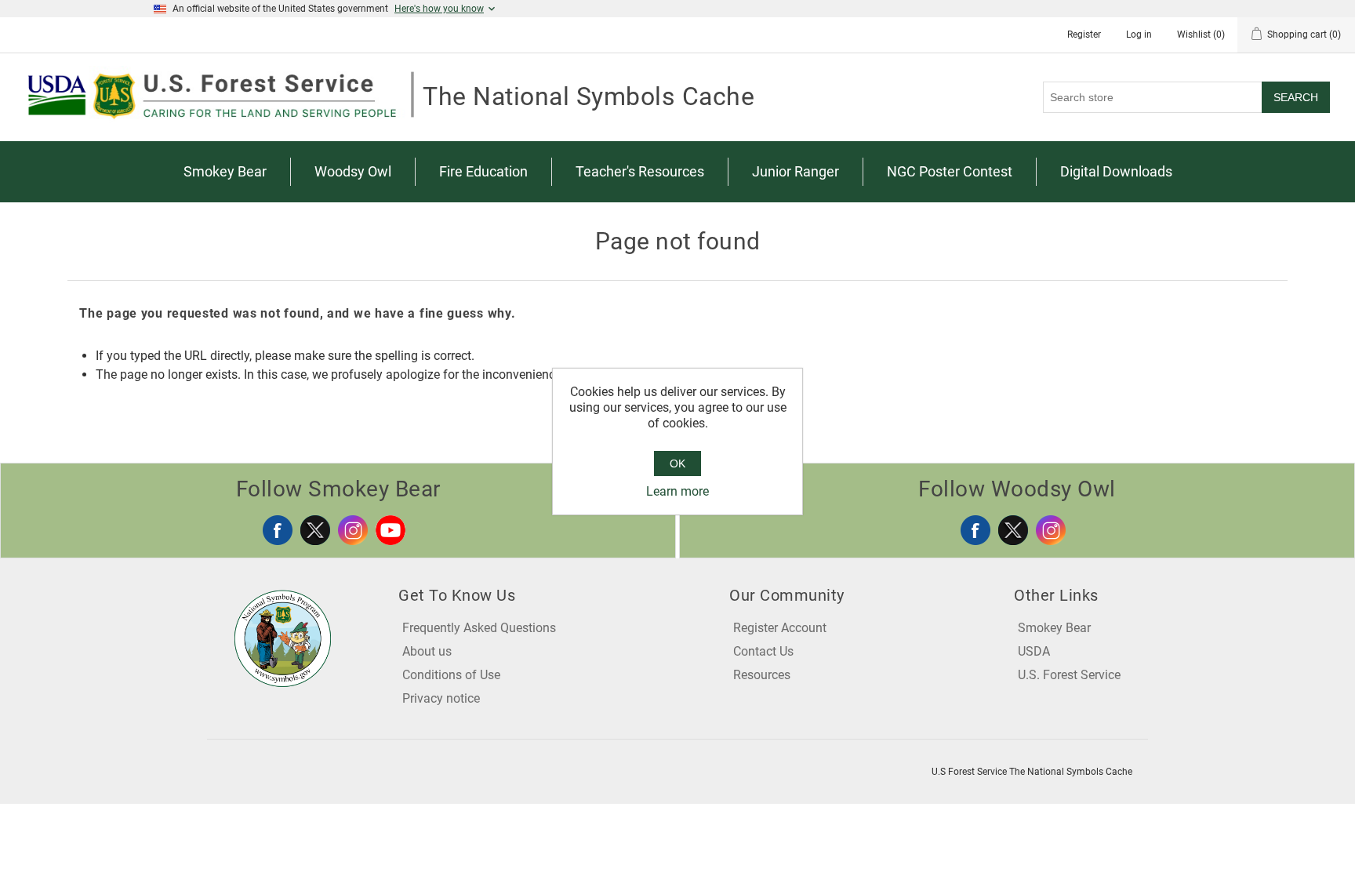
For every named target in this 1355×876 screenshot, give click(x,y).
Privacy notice (441, 698)
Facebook (277, 530)
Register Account (779, 627)
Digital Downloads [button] (1116, 171)
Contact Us (763, 651)
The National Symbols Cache (588, 96)
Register (1084, 34)
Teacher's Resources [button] (640, 171)
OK (677, 463)
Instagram (353, 530)
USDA (1034, 651)
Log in (1139, 34)
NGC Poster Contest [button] (949, 171)
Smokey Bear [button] (225, 171)
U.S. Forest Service (1069, 674)
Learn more (677, 491)
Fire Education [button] (483, 171)
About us (427, 651)
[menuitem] (225, 172)
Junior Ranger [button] (795, 171)
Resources (761, 674)
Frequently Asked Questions (479, 627)
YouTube (390, 530)
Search (1295, 97)
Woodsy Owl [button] (352, 171)
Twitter (315, 530)
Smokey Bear (1054, 627)
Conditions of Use (451, 674)
